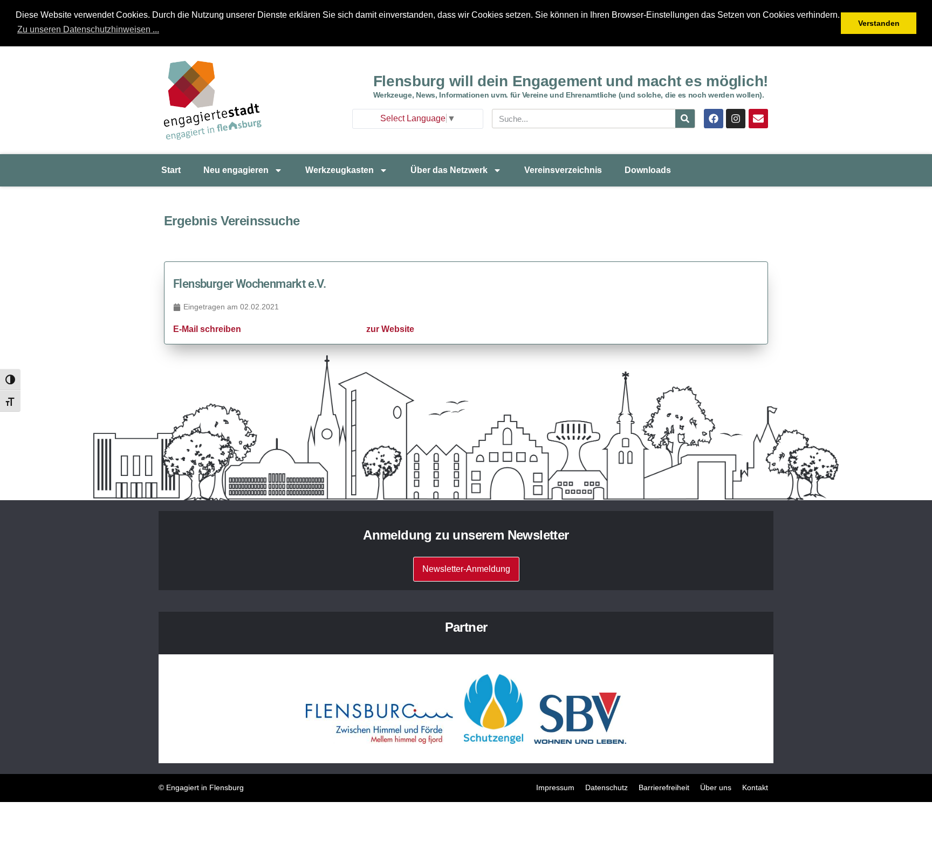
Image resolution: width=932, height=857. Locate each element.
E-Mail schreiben (207, 329)
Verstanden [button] (879, 23)
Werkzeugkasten (339, 170)
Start (171, 170)
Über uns (715, 787)
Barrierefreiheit (664, 787)
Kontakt (755, 787)
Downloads (648, 170)
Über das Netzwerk (449, 170)
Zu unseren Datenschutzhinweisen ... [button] (88, 29)
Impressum (555, 787)
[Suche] (685, 118)
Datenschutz (606, 787)
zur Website (390, 329)
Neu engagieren (236, 170)
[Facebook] (713, 118)
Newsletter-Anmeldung (466, 568)
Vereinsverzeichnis (563, 170)
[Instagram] (735, 118)
